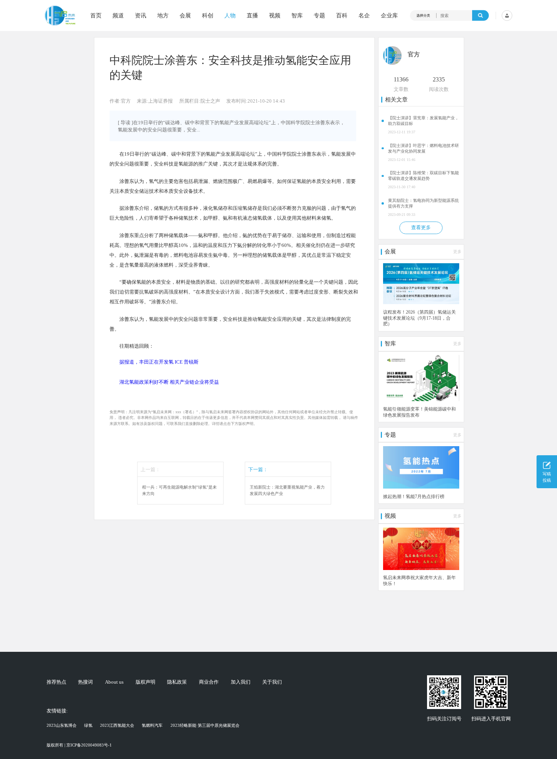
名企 (364, 16)
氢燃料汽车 (152, 725)
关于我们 (272, 681)
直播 (252, 16)
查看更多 (421, 227)
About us (114, 681)
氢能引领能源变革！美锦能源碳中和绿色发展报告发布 (419, 412)
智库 (297, 16)
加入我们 (240, 681)
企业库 (389, 16)
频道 (118, 16)
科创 (207, 16)
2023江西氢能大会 (117, 725)
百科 (341, 16)
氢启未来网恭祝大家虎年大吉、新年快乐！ (419, 580)
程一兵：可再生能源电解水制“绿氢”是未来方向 (179, 490)
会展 (185, 16)
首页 (96, 16)
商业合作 (209, 681)
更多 (457, 251)
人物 (230, 16)
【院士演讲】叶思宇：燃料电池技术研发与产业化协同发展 (423, 148)
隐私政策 (177, 681)
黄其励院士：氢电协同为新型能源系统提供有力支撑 (423, 203)
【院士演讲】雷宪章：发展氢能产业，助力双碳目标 (423, 121)
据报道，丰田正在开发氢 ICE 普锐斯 (159, 362)
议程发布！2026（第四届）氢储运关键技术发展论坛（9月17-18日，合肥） (419, 318)
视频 (274, 16)
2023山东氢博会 (62, 725)
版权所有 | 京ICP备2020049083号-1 (79, 745)
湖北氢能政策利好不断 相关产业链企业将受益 (169, 382)
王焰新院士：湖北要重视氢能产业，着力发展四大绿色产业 (287, 490)
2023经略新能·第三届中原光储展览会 (205, 725)
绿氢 (88, 725)
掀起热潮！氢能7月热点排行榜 (413, 496)
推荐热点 (56, 681)
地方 (163, 16)
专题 (319, 16)
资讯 (140, 16)
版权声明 (145, 681)
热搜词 (85, 681)
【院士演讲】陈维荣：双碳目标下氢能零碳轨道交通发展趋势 (423, 175)
